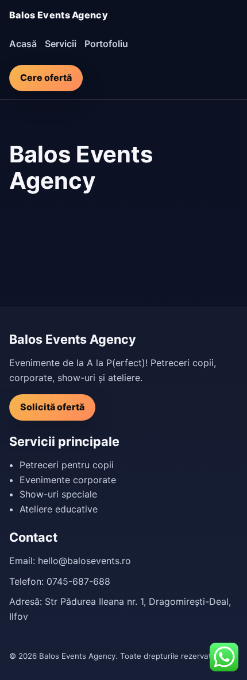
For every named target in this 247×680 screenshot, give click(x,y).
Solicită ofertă (52, 407)
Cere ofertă (46, 77)
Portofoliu (106, 43)
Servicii (60, 43)
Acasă (23, 43)
